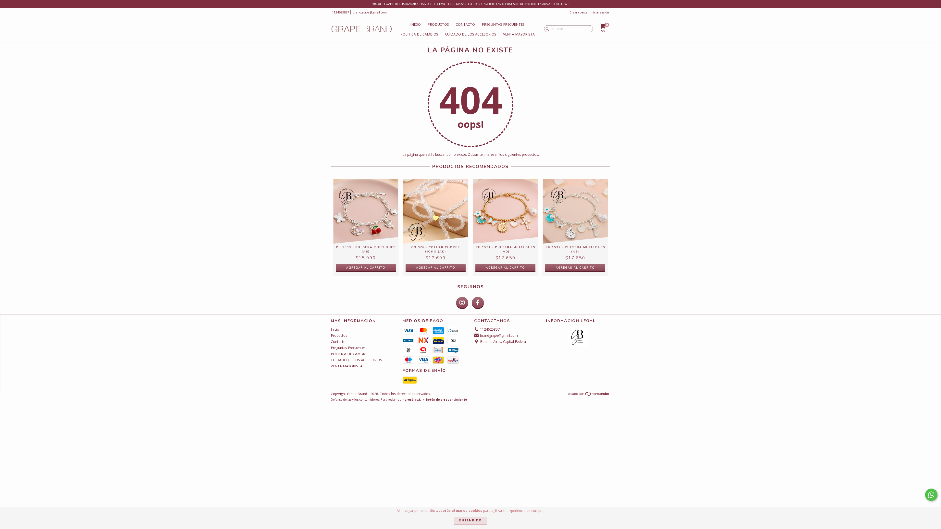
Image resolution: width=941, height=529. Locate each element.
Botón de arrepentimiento (446, 399)
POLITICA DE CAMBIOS (419, 34)
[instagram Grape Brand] (462, 303)
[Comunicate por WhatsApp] (931, 495)
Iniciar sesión (600, 12)
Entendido (470, 520)
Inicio (415, 24)
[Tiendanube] (588, 395)
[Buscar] (546, 28)
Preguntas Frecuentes (503, 24)
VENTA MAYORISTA (519, 34)
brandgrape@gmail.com (370, 12)
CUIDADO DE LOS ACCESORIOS (470, 34)
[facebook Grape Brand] (478, 303)
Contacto (465, 24)
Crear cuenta (578, 12)
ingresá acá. (411, 399)
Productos (438, 24)
